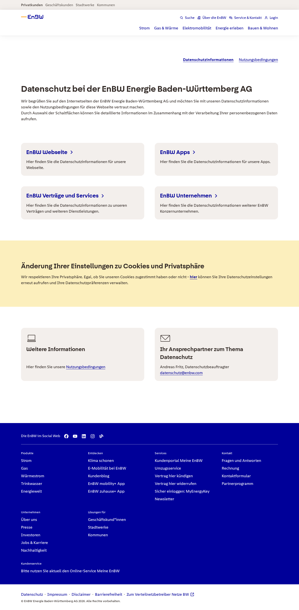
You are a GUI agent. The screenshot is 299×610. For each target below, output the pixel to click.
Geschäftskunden (59, 5)
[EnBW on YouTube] (75, 436)
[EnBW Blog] (101, 436)
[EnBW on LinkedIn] (83, 436)
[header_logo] (36, 17)
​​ (208, 59)
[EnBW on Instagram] (92, 436)
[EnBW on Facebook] (66, 436)
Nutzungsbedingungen (85, 366)
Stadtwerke (85, 5)
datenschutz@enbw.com (181, 372)
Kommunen (106, 5)
